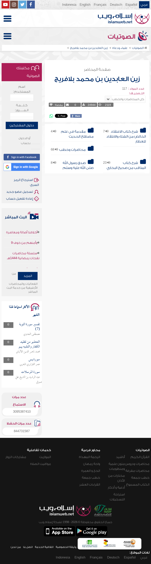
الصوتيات (122, 36)
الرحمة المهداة (89, 457)
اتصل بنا (28, 546)
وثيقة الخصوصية (66, 546)
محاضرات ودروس (137, 464)
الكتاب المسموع (137, 484)
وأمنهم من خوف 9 (24, 238)
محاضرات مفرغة (137, 471)
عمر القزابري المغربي (30, 364)
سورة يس (34, 359)
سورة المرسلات (30, 372)
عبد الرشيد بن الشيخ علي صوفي (28, 379)
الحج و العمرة (90, 471)
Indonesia (69, 5)
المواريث (45, 457)
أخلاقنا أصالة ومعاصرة (21, 228)
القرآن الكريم (140, 457)
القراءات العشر (89, 484)
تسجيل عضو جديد (19, 192)
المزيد (28, 276)
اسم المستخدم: (21, 89)
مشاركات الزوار (16, 457)
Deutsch (116, 5)
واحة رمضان (91, 464)
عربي (144, 5)
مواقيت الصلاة (40, 464)
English (85, 5)
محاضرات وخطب (72, 150)
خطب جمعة (140, 477)
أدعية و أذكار (116, 487)
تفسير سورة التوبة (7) (29, 327)
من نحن (16, 546)
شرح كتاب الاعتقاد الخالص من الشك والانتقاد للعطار (126, 136)
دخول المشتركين (22, 125)
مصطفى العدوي (31, 334)
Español (131, 5)
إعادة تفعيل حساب (19, 198)
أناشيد (120, 457)
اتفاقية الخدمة (44, 546)
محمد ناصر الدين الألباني (28, 352)
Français (100, 5)
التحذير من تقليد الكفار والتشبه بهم (29, 344)
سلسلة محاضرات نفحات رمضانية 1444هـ (23, 251)
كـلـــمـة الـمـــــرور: (22, 107)
